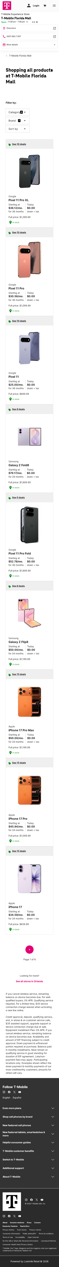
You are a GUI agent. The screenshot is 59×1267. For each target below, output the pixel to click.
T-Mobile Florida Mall (20, 55)
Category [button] (14, 112)
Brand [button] (12, 120)
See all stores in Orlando (29, 981)
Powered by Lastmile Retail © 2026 (29, 1261)
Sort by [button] (18, 129)
